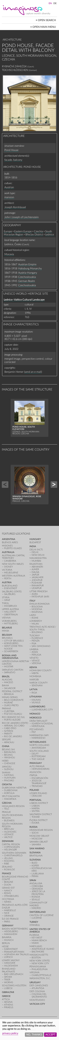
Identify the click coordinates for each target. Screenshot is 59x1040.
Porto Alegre (12, 720)
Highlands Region (13, 806)
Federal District (12, 691)
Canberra (10, 561)
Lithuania (36, 696)
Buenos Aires (10, 542)
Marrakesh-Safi (39, 735)
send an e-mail (33, 372)
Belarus (7, 627)
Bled (34, 863)
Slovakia (35, 852)
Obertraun (11, 614)
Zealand (7, 867)
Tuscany (35, 635)
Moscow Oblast (39, 836)
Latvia (34, 689)
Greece (6, 996)
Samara (36, 844)
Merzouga (38, 726)
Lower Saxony (11, 960)
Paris (7, 921)
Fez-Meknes (36, 729)
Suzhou (8, 769)
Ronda (36, 897)
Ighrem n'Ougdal (42, 723)
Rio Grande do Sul (13, 717)
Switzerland (38, 912)
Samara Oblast (39, 842)
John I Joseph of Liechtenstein (21, 217)
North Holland (39, 745)
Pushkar (37, 583)
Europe (8, 231)
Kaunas (36, 700)
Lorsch (8, 957)
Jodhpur (37, 580)
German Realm (26, 281)
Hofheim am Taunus (16, 954)
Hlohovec (10, 832)
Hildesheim (11, 966)
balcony (17, 160)
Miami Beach (39, 940)
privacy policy (10, 1033)
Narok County (39, 683)
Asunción (35, 772)
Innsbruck (10, 606)
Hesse (5, 946)
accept (50, 1034)
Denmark (8, 841)
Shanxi (6, 772)
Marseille (10, 910)
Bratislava (36, 855)
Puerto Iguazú (13, 548)
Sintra (35, 811)
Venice (36, 660)
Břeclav (9, 829)
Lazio (33, 615)
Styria (5, 597)
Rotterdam (39, 756)
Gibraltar (8, 992)
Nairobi (34, 679)
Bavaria (6, 937)
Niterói (8, 731)
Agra (35, 594)
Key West (37, 937)
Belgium (7, 635)
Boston (36, 957)
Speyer (8, 977)
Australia (8, 552)
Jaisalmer (37, 577)
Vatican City (37, 1004)
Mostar (8, 666)
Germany (7, 925)
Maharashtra (38, 558)
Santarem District (41, 814)
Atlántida (38, 988)
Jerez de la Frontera (38, 892)
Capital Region (11, 844)
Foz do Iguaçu (13, 714)
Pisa (34, 643)
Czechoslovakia (27, 277)
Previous (5, 484)
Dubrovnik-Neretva (14, 788)
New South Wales (13, 564)
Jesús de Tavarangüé (39, 782)
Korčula (9, 793)
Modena (37, 609)
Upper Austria (10, 609)
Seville (36, 899)
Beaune (8, 882)
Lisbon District (39, 803)
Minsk (5, 631)
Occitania (8, 899)
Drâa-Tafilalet (38, 721)
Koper (35, 865)
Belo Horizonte (14, 700)
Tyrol (5, 603)
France (6, 873)
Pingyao (9, 780)
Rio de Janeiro (13, 736)
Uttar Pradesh (39, 591)
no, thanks (34, 1034)
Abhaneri (37, 567)
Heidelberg (11, 931)
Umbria (34, 649)
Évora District (39, 820)
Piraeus (8, 1007)
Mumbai (36, 561)
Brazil (6, 676)
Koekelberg (11, 643)
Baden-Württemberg (15, 929)
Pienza (35, 641)
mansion (9, 197)
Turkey (34, 922)
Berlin (6, 943)
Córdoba (37, 886)
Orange (9, 916)
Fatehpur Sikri (40, 596)
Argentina (8, 539)
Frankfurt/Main (14, 952)
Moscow (37, 838)
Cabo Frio (10, 728)
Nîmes (7, 902)
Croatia (7, 784)
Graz (7, 600)
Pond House (11, 150)
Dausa (35, 572)
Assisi (35, 652)
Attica (6, 999)
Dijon (7, 885)
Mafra (35, 808)
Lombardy (36, 621)
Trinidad (37, 786)
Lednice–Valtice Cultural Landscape (24, 299)
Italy (32, 601)
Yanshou (9, 757)
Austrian (9, 187)
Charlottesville (41, 975)
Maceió (8, 682)
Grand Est (8, 888)
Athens (8, 1005)
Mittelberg (11, 623)
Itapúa (33, 775)
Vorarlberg (9, 621)
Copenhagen (12, 847)
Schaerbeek (11, 651)
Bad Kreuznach (13, 974)
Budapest (35, 542)
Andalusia (36, 883)
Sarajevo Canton (12, 670)
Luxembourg (37, 706)
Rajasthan (36, 564)
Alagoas (7, 679)
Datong (9, 775)
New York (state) (40, 960)
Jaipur (35, 575)
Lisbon (36, 806)
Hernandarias (40, 769)
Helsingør (10, 849)
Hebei (5, 761)
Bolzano (37, 632)
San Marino (37, 848)
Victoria (7, 570)
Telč (6, 809)
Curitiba (9, 711)
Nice (6, 913)
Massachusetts (39, 955)
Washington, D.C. (40, 978)
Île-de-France (10, 919)
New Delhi (38, 555)
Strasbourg (11, 896)
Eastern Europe (23, 231)
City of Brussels (14, 641)
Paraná (6, 708)
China (5, 746)
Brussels (7, 638)
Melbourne (11, 572)
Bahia (5, 685)
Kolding (9, 861)
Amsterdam (39, 748)
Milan (35, 624)
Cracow (37, 796)
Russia (34, 827)
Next (54, 484)
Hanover (9, 963)
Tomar (36, 817)
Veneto (34, 658)
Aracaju (9, 742)
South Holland (39, 751)
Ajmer (35, 569)
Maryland (36, 946)
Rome (35, 618)
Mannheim (10, 934)
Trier (7, 979)
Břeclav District (34, 234)
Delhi (35, 552)
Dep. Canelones (39, 985)
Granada (37, 889)
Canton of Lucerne (42, 915)
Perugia (36, 655)
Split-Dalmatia (11, 796)
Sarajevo (9, 672)
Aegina (8, 1002)
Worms (8, 982)
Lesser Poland (38, 793)
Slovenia (35, 860)
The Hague (38, 759)
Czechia (38, 231)
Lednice (49, 234)
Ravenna (37, 612)
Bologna (37, 606)
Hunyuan (10, 778)
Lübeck (8, 988)
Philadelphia (40, 969)
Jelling (8, 858)
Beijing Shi (8, 749)
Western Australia (13, 576)
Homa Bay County (40, 670)
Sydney (8, 567)
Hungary (35, 539)
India (33, 546)
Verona (36, 663)
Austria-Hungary (27, 272)
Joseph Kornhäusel (15, 207)
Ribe (6, 863)
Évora (35, 823)
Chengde (9, 763)
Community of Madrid (38, 904)
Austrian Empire (27, 264)
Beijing (8, 755)
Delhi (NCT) (36, 549)
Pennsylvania (38, 966)
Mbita (35, 673)
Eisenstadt (10, 588)
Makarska (10, 799)
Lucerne (37, 918)
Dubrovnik (11, 790)
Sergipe (6, 739)
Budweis (9, 820)
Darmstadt (11, 949)
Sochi (35, 833)
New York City (40, 963)
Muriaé (8, 702)
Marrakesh (38, 738)
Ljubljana (38, 873)
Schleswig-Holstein (14, 985)
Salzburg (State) (12, 591)
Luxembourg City (42, 709)
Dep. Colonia (37, 991)
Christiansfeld (13, 855)
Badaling (10, 752)
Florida (34, 935)
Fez (34, 732)
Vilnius (36, 702)
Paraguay (36, 763)
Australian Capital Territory (13, 556)
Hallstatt (10, 612)
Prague (6, 812)
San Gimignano (41, 646)
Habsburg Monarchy (30, 268)
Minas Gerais (10, 697)
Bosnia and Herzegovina (10, 656)
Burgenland (10, 586)
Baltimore (38, 952)
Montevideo (37, 1000)
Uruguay (35, 982)
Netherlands (38, 742)
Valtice (8, 837)
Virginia (34, 972)
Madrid (36, 908)
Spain (33, 880)
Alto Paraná (37, 766)
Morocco (35, 717)
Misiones (7, 545)
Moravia (9, 254)
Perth (7, 578)
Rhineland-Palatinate (9, 970)
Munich (9, 940)
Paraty (8, 733)
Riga (34, 692)
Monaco (35, 714)
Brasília (9, 694)
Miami (35, 943)
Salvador (10, 688)
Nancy (8, 890)
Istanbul (35, 925)
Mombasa (35, 676)
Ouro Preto (11, 705)
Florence (37, 638)
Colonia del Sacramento (39, 995)
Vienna (6, 618)
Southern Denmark (14, 853)
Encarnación (40, 778)
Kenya (33, 667)
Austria (7, 582)
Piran (35, 876)
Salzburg (9, 594)
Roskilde (9, 869)
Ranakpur (38, 585)
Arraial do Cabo (14, 725)
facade (8, 160)
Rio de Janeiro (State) (15, 723)
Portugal (35, 800)
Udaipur (37, 588)
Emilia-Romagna (39, 604)
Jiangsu (6, 766)
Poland (34, 790)
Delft (35, 754)
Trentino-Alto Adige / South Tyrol (43, 628)
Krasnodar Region (41, 830)
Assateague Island (43, 949)
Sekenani (37, 685)
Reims (7, 893)
